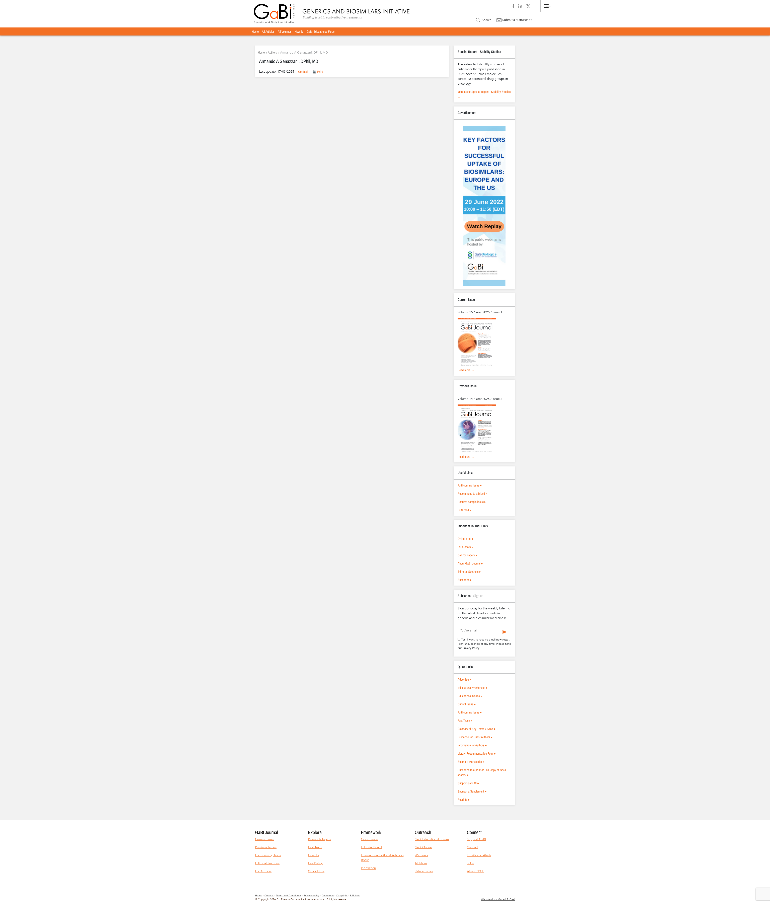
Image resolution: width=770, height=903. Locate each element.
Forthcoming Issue (268, 855)
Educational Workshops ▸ (473, 687)
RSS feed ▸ (464, 510)
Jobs (470, 863)
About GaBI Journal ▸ (470, 563)
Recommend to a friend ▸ (472, 493)
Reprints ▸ (464, 799)
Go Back (303, 71)
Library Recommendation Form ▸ (477, 753)
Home (255, 31)
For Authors (263, 871)
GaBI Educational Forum (321, 31)
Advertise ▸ (464, 679)
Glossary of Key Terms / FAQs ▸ (477, 729)
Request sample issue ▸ (472, 502)
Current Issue (264, 839)
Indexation (368, 868)
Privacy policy (311, 895)
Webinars (421, 855)
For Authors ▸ (465, 547)
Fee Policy (315, 863)
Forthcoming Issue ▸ (470, 485)
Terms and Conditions (288, 895)
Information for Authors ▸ (472, 745)
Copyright (342, 895)
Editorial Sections (267, 863)
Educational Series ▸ (470, 696)
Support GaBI (476, 839)
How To (299, 31)
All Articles (268, 31)
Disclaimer (328, 895)
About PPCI (475, 871)
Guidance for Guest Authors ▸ (475, 737)
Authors (272, 52)
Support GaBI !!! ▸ (468, 783)
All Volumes (285, 31)
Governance (369, 839)
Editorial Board (371, 847)
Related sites (424, 871)
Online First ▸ (466, 538)
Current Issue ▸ (467, 704)
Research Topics (319, 839)
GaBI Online (423, 847)
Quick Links (316, 871)
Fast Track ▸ (465, 720)
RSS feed (355, 895)
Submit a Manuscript (517, 20)
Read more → (466, 370)
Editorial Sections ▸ (469, 571)
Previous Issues (266, 847)
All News (421, 863)
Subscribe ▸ (465, 580)
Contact (472, 847)
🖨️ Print (317, 71)
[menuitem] (255, 31)
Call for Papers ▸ (467, 555)
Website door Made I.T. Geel (498, 899)
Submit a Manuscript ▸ (471, 761)
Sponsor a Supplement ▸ (472, 791)
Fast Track (315, 847)
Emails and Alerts (479, 855)
